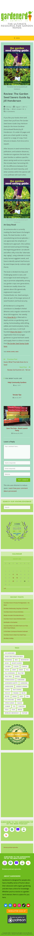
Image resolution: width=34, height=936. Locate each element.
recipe (23, 693)
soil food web (9, 699)
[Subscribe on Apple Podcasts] (6, 829)
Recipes (7, 696)
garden (17, 676)
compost (24, 666)
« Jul (5, 588)
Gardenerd (21, 680)
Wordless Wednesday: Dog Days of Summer (16, 608)
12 (17, 574)
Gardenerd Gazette (11, 683)
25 (13, 581)
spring (19, 699)
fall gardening (10, 673)
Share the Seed (15, 332)
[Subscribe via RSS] (6, 835)
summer (7, 706)
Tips (14, 706)
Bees (16, 660)
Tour (13, 709)
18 (13, 578)
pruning (16, 693)
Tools (7, 709)
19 (17, 578)
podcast (7, 693)
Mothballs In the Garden (10, 622)
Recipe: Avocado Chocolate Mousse (14, 615)
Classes (16, 666)
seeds (16, 351)
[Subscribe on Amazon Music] (17, 829)
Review (8, 351)
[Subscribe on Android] (23, 829)
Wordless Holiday (9, 638)
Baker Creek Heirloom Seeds (14, 656)
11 (13, 574)
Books (7, 663)
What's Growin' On (18, 109)
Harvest (7, 690)
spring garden (9, 703)
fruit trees (8, 676)
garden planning (21, 686)
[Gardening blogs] (17, 734)
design (7, 670)
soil (27, 696)
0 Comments (10, 111)
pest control (17, 690)
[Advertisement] (16, 785)
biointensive (25, 660)
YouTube (24, 713)
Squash (19, 703)
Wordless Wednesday (12, 713)
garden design (9, 680)
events (21, 670)
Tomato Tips (17, 395)
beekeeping (8, 660)
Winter (20, 709)
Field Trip (21, 673)
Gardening (23, 683)
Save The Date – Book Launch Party (17, 429)
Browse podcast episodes (11, 847)
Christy (8, 107)
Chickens (8, 666)
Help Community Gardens (17, 382)
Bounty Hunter (17, 663)
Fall (27, 670)
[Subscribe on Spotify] (12, 829)
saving (13, 351)
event (14, 670)
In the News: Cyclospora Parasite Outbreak (16, 631)
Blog (7, 109)
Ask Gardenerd (10, 653)
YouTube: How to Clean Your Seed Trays (15, 635)
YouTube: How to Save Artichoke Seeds (15, 619)
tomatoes (21, 706)
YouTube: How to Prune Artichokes (13, 612)
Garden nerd (9, 686)
